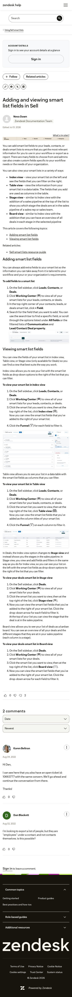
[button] (33, 889)
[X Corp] (17, 86)
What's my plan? (61, 135)
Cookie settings (18, 972)
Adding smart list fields (23, 235)
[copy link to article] (5, 86)
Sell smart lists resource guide (27, 252)
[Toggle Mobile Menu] (65, 5)
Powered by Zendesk (40, 988)
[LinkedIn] (23, 86)
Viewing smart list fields (24, 239)
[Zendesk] (36, 945)
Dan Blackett (21, 815)
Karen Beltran (21, 748)
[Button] (5, 695)
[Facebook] (11, 86)
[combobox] (36, 719)
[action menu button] (66, 747)
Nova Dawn (20, 116)
